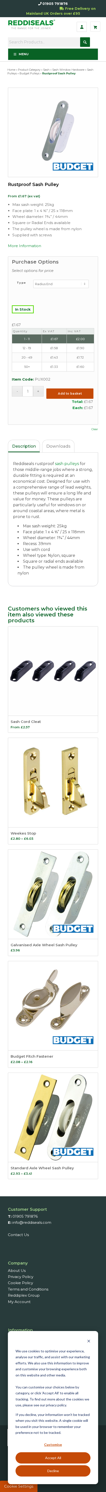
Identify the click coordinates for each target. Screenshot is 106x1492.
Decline (53, 1471)
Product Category (29, 69)
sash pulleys (67, 463)
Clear (94, 429)
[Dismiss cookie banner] (88, 1342)
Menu (24, 54)
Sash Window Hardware (68, 69)
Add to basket (70, 393)
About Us (17, 1270)
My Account (19, 1301)
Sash (46, 69)
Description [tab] (24, 446)
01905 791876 (55, 4)
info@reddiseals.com (31, 1222)
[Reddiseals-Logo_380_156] (32, 27)
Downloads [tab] (58, 446)
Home (11, 69)
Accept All (53, 1458)
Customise (53, 1444)
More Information (24, 245)
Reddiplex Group (24, 1295)
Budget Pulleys (29, 73)
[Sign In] (82, 27)
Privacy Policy (20, 1276)
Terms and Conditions (28, 1289)
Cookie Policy (20, 1282)
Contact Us (18, 1234)
